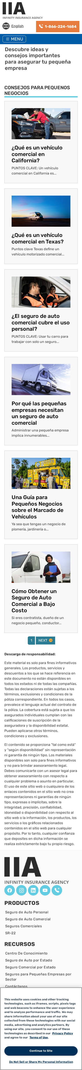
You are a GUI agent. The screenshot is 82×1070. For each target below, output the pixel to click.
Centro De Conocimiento (26, 953)
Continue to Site (41, 1050)
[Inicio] (24, 11)
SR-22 (10, 933)
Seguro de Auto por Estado (28, 960)
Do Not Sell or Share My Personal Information (41, 1061)
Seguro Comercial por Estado (30, 967)
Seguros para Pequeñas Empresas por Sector (38, 976)
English (17, 26)
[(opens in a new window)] (9, 890)
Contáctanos (16, 986)
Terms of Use (39, 1037)
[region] (41, 1028)
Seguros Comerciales (23, 926)
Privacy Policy (62, 1033)
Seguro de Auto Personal (26, 912)
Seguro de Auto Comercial (28, 919)
